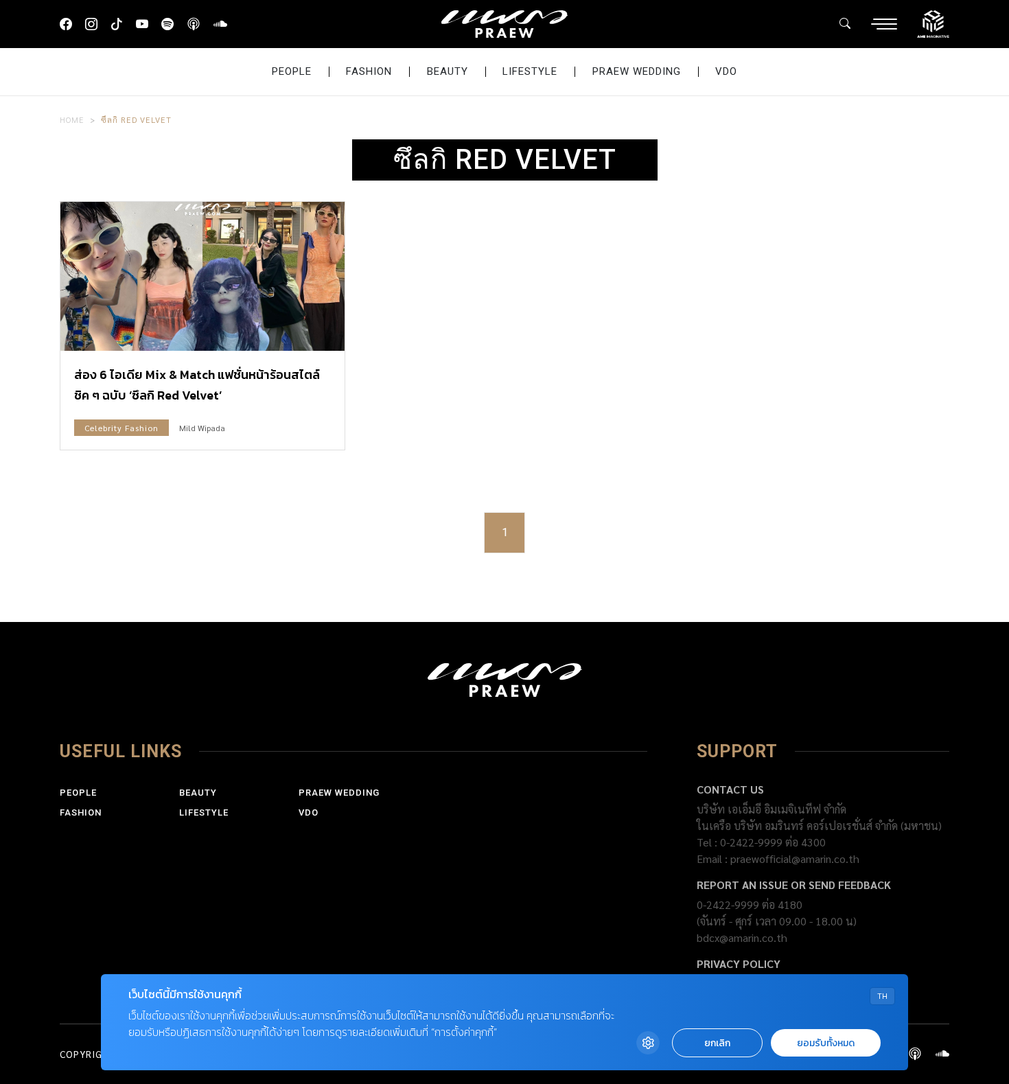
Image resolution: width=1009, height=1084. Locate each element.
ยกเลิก (717, 1043)
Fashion (369, 71)
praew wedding (636, 71)
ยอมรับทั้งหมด (826, 1043)
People (292, 71)
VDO (726, 71)
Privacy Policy (738, 963)
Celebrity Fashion (121, 427)
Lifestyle (529, 71)
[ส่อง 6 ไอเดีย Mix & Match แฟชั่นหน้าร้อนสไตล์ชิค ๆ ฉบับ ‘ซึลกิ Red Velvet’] (202, 276)
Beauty (447, 71)
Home (72, 119)
